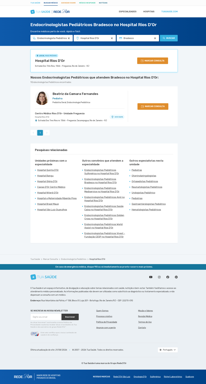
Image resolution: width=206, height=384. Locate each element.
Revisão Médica (145, 316)
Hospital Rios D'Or (50, 61)
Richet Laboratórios (173, 377)
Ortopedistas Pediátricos (145, 181)
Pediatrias (137, 198)
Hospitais (148, 11)
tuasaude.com (169, 11)
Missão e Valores (145, 311)
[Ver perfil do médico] (42, 98)
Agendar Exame (68, 3)
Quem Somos (102, 311)
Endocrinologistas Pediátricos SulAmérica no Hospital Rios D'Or (101, 172)
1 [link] (40, 132)
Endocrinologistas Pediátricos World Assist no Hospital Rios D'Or (103, 226)
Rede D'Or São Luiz (121, 377)
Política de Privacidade (106, 322)
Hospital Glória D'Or (47, 181)
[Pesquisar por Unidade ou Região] (112, 38)
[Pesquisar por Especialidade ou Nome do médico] (69, 38)
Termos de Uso (145, 322)
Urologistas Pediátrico (143, 192)
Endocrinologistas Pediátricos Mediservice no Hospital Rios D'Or (101, 190)
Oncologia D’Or (140, 377)
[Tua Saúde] (43, 277)
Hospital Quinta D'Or (48, 170)
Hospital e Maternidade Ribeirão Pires (57, 198)
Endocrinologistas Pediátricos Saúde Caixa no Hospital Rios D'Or (103, 208)
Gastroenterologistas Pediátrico (149, 204)
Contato (142, 328)
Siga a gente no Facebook (167, 277)
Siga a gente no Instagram (159, 277)
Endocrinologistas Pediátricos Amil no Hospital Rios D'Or (104, 199)
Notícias (103, 3)
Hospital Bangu (45, 175)
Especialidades (127, 11)
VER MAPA (119, 117)
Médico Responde (87, 3)
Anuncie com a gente (106, 328)
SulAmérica (155, 377)
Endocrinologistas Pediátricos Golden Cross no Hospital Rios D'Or (104, 217)
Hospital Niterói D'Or (47, 192)
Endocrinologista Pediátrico (73, 259)
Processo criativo (104, 316)
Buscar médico (51, 3)
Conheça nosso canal (150, 277)
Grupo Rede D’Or (118, 363)
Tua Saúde (35, 3)
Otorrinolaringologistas (144, 175)
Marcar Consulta (50, 259)
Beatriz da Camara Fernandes (75, 94)
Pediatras (137, 170)
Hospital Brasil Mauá (48, 204)
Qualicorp (189, 377)
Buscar (170, 38)
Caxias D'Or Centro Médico (51, 187)
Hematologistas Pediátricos (146, 209)
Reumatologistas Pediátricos (147, 187)
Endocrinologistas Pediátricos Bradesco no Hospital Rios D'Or (100, 181)
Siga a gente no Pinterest (176, 277)
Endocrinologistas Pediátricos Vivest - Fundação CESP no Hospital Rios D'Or (104, 235)
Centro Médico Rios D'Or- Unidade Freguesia (60, 113)
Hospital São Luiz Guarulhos (52, 209)
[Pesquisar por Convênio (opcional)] (155, 38)
